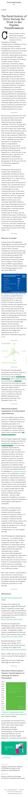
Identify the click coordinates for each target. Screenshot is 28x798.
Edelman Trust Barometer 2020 (11, 598)
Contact (21, 789)
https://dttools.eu (6, 757)
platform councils (19, 471)
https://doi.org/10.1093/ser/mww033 (13, 649)
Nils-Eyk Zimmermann (10, 789)
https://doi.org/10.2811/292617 (12, 636)
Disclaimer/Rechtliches (14, 791)
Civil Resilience (14, 2)
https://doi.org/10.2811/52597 (11, 619)
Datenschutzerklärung (14, 793)
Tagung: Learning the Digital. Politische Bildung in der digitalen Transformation (12, 768)
